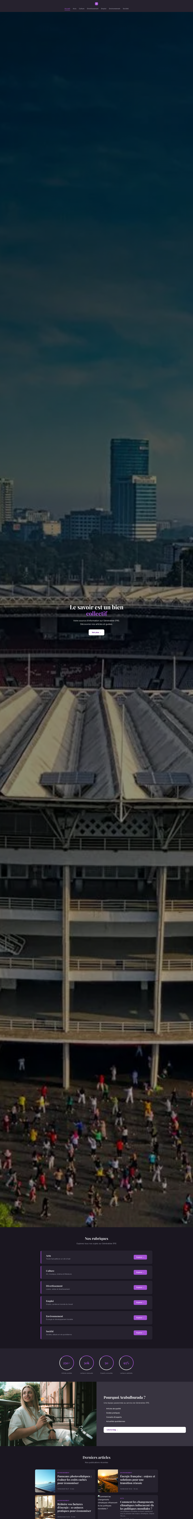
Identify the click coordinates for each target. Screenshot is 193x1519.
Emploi (103, 9)
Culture (81, 9)
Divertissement (92, 9)
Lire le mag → (112, 1430)
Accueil (67, 9)
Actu (74, 9)
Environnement (114, 9)
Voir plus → (96, 632)
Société (126, 9)
